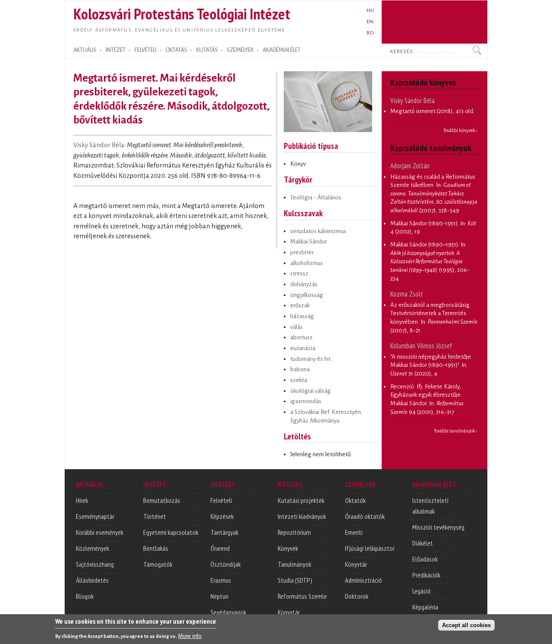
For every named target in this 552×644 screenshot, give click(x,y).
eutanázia (302, 348)
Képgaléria (425, 607)
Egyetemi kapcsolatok (170, 532)
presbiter (302, 252)
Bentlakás (155, 548)
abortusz (301, 337)
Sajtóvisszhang (95, 564)
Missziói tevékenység (438, 527)
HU (370, 10)
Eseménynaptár (95, 516)
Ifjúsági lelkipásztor (370, 548)
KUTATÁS (207, 50)
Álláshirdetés (92, 580)
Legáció (421, 591)
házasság (302, 316)
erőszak (300, 305)
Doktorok (356, 596)
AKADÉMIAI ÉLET (282, 50)
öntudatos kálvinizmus (318, 231)
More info (189, 635)
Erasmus (220, 580)
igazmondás (305, 401)
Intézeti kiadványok (302, 516)
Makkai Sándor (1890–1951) (424, 244)
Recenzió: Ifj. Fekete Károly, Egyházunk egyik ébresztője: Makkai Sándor (426, 395)
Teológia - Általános (315, 197)
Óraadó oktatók (365, 516)
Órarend (220, 548)
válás (296, 327)
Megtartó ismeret (413, 111)
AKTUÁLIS (85, 50)
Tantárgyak (224, 532)
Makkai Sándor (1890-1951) (424, 223)
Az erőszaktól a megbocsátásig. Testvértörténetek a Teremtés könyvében (430, 313)
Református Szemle (302, 596)
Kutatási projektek (301, 500)
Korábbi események (99, 532)
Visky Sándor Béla (98, 145)
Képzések (222, 516)
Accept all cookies (466, 625)
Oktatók (355, 500)
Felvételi (221, 500)
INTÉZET (115, 50)
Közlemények (92, 548)
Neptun (219, 596)
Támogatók (157, 564)
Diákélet (422, 543)
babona (300, 369)
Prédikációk (426, 575)
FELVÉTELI (146, 50)
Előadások (425, 559)
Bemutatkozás (161, 500)
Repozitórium (294, 532)
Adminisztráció (363, 580)
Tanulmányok (294, 564)
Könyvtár (289, 612)
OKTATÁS (176, 50)
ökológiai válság (310, 391)
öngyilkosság (306, 295)
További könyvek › (460, 130)
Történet (154, 516)
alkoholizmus (306, 263)
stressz (299, 273)
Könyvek (288, 548)
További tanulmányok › (455, 430)
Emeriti (354, 532)
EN (370, 22)
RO (370, 33)
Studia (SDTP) (295, 580)
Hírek (82, 500)
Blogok (85, 596)
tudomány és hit (310, 359)
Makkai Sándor (308, 241)
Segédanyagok (228, 612)
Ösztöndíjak (225, 564)
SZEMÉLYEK (240, 50)
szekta (298, 380)
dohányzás (303, 284)
